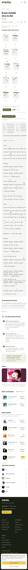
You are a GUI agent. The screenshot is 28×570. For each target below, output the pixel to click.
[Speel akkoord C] (15, 58)
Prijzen (3, 537)
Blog (16, 531)
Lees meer (4, 311)
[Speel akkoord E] (15, 87)
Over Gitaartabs (5, 540)
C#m (11, 153)
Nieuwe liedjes (5, 524)
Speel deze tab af (9, 116)
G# (9, 179)
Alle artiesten (5, 529)
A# (16, 284)
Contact (3, 547)
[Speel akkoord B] (6, 58)
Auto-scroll (7, 109)
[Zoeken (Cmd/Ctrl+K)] (21, 2)
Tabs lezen (15, 26)
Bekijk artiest (19, 391)
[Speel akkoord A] (6, 44)
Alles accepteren (14, 563)
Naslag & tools (18, 529)
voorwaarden (22, 385)
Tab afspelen (5, 27)
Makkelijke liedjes (6, 527)
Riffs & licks (18, 527)
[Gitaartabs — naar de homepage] (6, 2)
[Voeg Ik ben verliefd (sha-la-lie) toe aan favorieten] (17, 22)
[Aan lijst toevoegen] (21, 22)
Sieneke (8, 9)
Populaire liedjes (5, 522)
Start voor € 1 (6, 512)
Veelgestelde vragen (6, 544)
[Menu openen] (25, 2)
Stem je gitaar (22, 112)
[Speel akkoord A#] (15, 44)
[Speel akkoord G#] (16, 101)
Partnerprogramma (6, 542)
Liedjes (3, 9)
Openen (7, 329)
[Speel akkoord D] (16, 73)
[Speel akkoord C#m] (6, 73)
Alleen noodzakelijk (14, 566)
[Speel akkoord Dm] (6, 87)
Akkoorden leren (19, 524)
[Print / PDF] (24, 22)
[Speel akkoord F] (6, 101)
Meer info (4, 560)
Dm (23, 258)
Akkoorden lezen (6, 26)
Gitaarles (17, 522)
